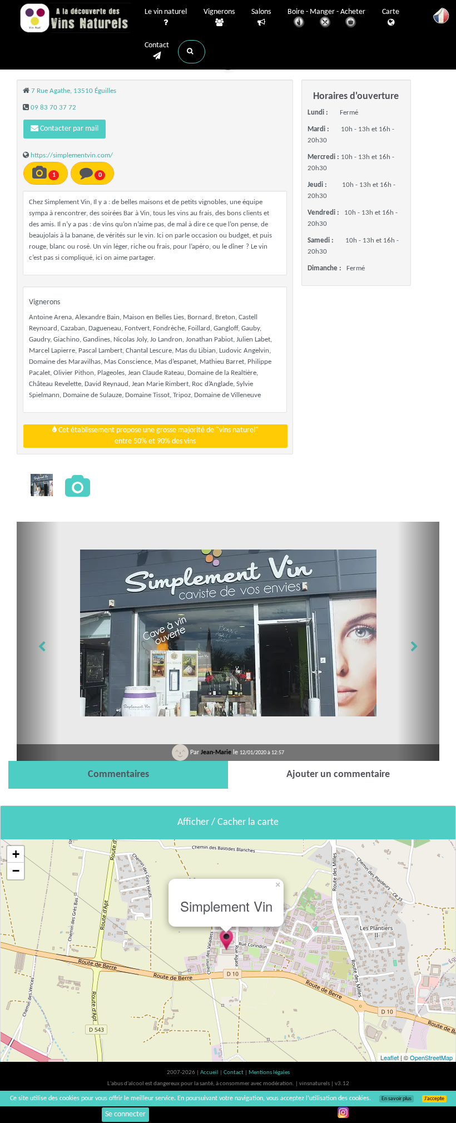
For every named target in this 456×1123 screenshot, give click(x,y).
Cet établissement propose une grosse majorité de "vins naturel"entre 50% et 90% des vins (158, 436)
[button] (191, 51)
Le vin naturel (166, 12)
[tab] (118, 775)
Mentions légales (269, 1073)
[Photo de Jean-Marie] (42, 485)
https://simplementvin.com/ (72, 155)
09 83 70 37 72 (53, 107)
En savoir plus (396, 1098)
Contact (157, 45)
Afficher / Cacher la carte (228, 822)
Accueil (210, 1073)
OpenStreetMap (431, 1057)
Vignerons (219, 12)
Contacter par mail (68, 129)
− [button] (15, 871)
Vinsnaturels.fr (75, 17)
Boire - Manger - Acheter (326, 12)
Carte (390, 12)
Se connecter (125, 1114)
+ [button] (15, 854)
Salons (261, 12)
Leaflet (389, 1057)
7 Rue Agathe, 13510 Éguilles (73, 91)
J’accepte (434, 1098)
